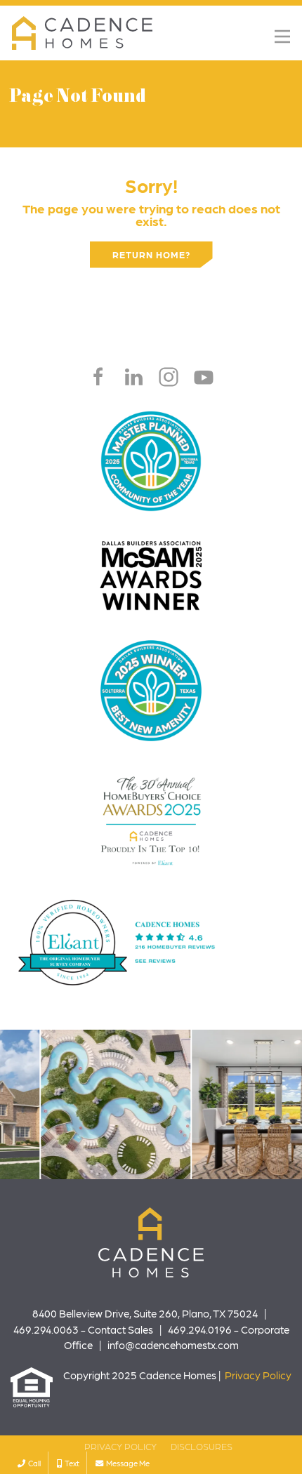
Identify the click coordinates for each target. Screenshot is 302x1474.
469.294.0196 (200, 1329)
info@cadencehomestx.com (173, 1345)
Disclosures (201, 1446)
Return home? (151, 254)
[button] (282, 36)
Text (70, 1463)
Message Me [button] (126, 1463)
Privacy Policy (258, 1375)
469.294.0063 (46, 1329)
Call (33, 1463)
